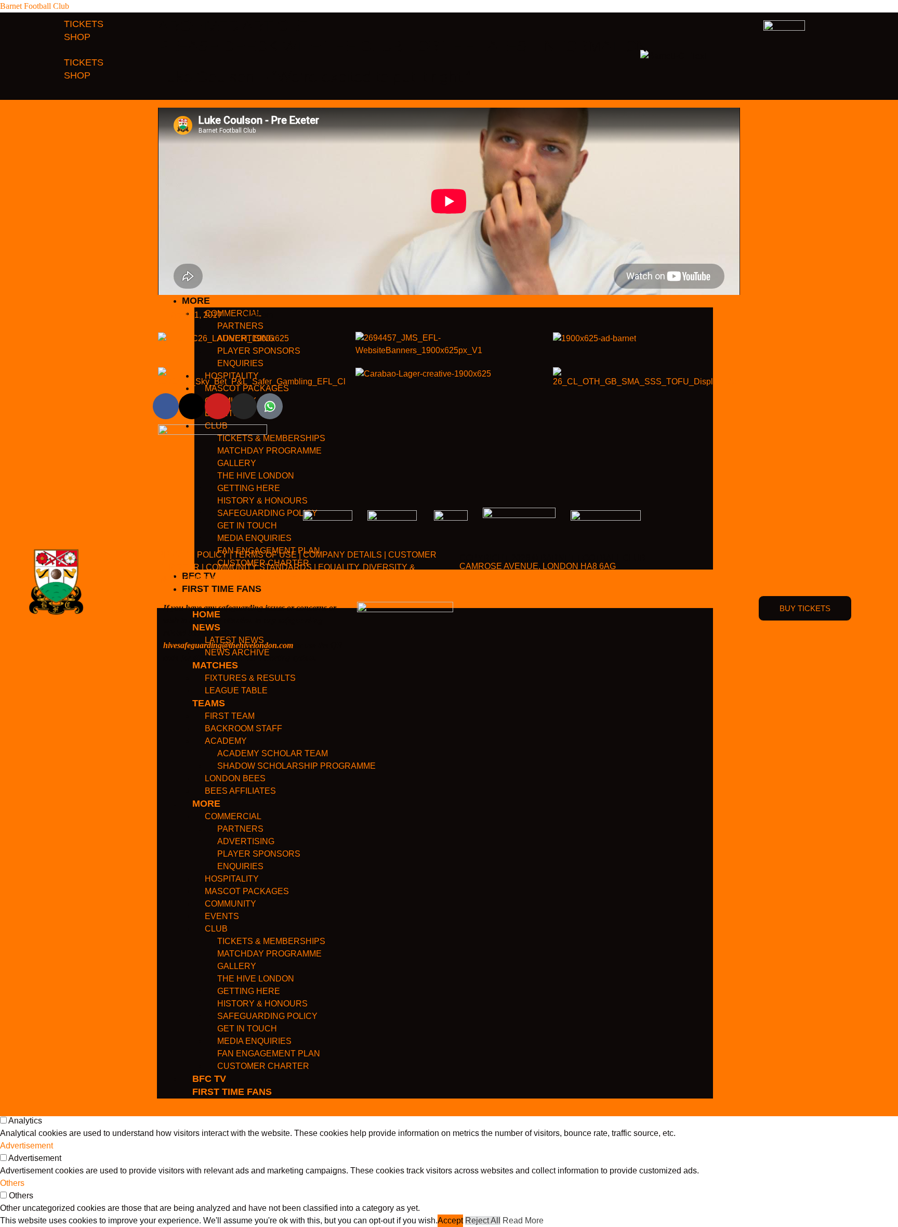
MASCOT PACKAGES (247, 891)
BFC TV (209, 1079)
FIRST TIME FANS (232, 1092)
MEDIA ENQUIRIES (254, 1041)
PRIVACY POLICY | (195, 554)
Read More (523, 1220)
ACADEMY (226, 741)
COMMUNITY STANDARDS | (261, 567)
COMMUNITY (230, 903)
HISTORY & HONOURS (262, 1003)
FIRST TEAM (230, 716)
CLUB (216, 928)
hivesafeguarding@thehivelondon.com (228, 645)
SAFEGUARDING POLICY (267, 1016)
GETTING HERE (248, 991)
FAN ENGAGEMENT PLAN (268, 1053)
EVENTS (222, 916)
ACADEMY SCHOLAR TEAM (272, 753)
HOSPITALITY (232, 878)
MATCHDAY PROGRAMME (269, 953)
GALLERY (236, 966)
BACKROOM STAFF (243, 728)
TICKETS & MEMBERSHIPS (271, 941)
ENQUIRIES (240, 866)
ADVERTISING (245, 841)
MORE (206, 803)
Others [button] (12, 1183)
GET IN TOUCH (247, 1028)
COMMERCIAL (233, 816)
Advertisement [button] (26, 1145)
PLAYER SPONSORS (258, 853)
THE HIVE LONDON (255, 978)
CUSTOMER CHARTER (263, 1066)
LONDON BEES (235, 778)
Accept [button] (450, 1220)
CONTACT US (270, 579)
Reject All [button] (482, 1220)
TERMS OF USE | (267, 554)
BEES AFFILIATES (240, 790)
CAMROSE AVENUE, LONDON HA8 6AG (537, 566)
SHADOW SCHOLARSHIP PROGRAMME (296, 765)
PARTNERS (240, 828)
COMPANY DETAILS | (344, 554)
